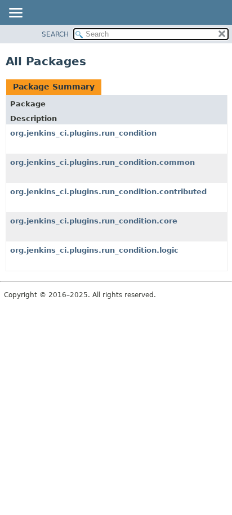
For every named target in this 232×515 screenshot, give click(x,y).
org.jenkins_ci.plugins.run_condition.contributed (108, 191)
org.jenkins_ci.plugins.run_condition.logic (94, 250)
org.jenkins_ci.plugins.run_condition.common (102, 162)
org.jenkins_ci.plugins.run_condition (83, 133)
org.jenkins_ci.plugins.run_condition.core (93, 221)
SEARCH (55, 34)
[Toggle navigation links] (15, 13)
